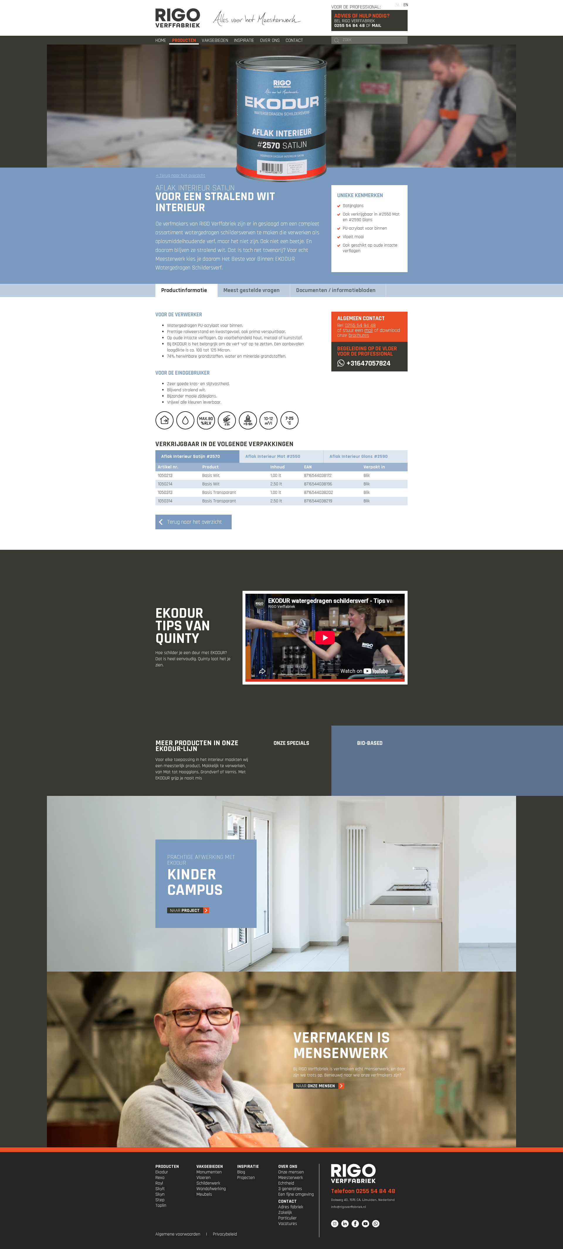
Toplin (160, 1205)
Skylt (160, 1189)
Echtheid (286, 1183)
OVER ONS (287, 1166)
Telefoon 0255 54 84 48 (363, 1191)
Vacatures (287, 1224)
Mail (376, 26)
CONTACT (287, 1201)
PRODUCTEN (167, 1166)
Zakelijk (285, 1212)
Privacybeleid (225, 1234)
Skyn (160, 1194)
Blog (241, 1172)
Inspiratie (244, 40)
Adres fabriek (290, 1207)
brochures (359, 335)
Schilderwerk (208, 1183)
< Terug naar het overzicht (180, 176)
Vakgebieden (215, 40)
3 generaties (290, 1189)
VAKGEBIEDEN (209, 1166)
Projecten (246, 1178)
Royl (159, 1183)
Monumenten (209, 1172)
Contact (294, 40)
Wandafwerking (211, 1189)
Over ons (270, 40)
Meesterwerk (290, 1178)
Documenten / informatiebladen (336, 290)
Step (160, 1200)
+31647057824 (368, 363)
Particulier (287, 1218)
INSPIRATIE (248, 1166)
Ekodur (161, 1172)
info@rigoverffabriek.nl (348, 1207)
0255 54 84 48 (349, 26)
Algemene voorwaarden (177, 1234)
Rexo (160, 1178)
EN (405, 5)
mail (368, 330)
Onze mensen (291, 1172)
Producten (184, 40)
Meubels (204, 1194)
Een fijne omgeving (296, 1194)
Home (160, 40)
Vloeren (203, 1178)
